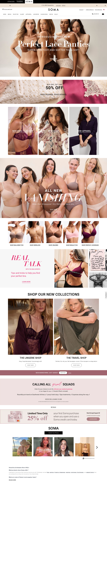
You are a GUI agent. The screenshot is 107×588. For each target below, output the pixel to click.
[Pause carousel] (105, 5)
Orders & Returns (90, 9)
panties (52, 472)
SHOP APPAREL (60, 94)
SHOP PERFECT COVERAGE (90, 245)
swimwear (74, 472)
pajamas (68, 472)
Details (53, 407)
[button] (103, 14)
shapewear (62, 472)
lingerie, (56, 472)
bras (48, 472)
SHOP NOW (30, 365)
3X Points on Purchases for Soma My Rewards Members (50, 5)
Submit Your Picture (53, 432)
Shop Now (71, 5)
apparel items (90, 472)
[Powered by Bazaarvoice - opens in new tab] (88, 459)
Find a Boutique (98, 9)
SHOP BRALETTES (72, 245)
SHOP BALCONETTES (16, 245)
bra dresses (80, 472)
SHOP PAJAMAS (46, 94)
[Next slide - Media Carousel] (96, 447)
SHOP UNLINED (53, 245)
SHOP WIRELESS (35, 245)
